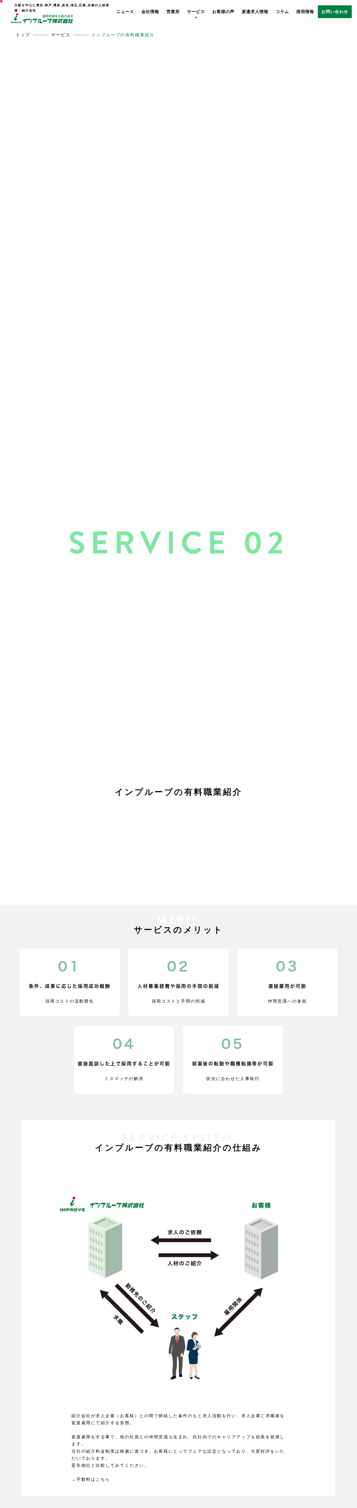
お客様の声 (223, 11)
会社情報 (150, 11)
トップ (23, 35)
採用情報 (305, 11)
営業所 (173, 11)
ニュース (125, 11)
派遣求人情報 (255, 11)
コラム (282, 11)
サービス (196, 11)
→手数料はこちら (90, 1479)
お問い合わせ (334, 11)
